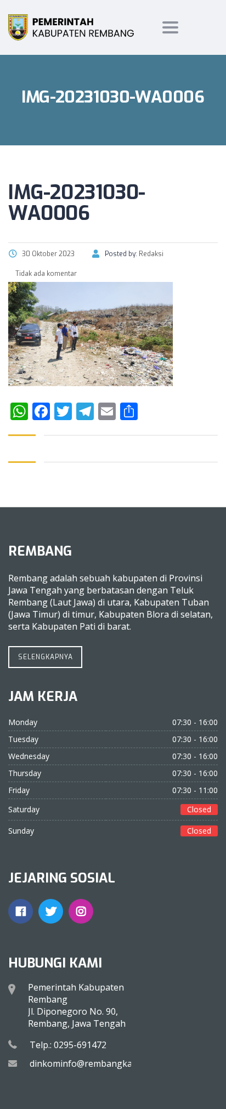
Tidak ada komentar (45, 273)
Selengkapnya (45, 657)
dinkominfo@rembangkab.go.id (94, 1063)
